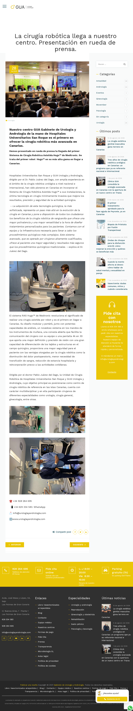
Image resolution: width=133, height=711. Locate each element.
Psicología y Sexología (81, 629)
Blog (40, 613)
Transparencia (45, 646)
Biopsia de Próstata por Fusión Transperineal (117, 227)
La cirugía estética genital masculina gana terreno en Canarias (111, 145)
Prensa (41, 642)
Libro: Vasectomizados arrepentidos (48, 606)
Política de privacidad (48, 661)
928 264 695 (8, 626)
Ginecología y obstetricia (83, 614)
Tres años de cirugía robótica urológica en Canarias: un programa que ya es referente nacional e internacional (111, 165)
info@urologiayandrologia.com (16, 632)
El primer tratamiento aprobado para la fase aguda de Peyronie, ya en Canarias (110, 209)
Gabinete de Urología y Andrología (69, 685)
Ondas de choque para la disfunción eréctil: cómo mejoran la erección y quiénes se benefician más (110, 246)
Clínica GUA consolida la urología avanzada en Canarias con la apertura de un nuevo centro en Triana (111, 187)
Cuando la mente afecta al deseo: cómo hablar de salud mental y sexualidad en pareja (110, 267)
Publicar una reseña (28, 685)
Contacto (112, 372)
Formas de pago (46, 632)
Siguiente (78, 545)
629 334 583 (7, 619)
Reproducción (77, 610)
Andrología (101, 87)
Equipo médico (45, 622)
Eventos (100, 93)
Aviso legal (43, 656)
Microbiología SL (46, 651)
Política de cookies (47, 666)
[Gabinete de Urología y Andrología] (22, 6)
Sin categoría (102, 117)
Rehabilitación (77, 619)
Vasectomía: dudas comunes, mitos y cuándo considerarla (117, 286)
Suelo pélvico (77, 624)
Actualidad (101, 81)
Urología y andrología (81, 605)
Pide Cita (42, 637)
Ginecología (101, 99)
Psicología (101, 111)
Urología (11, 120)
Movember (101, 105)
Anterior (16, 545)
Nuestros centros (46, 627)
